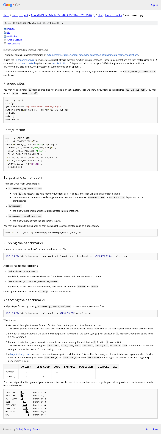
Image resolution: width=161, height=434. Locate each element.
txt (148, 429)
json (155, 429)
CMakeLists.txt (14, 39)
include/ (11, 28)
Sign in (154, 4)
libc (100, 15)
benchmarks (113, 15)
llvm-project (20, 15)
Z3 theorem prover (24, 59)
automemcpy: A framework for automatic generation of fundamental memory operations (92, 54)
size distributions (59, 63)
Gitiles (19, 429)
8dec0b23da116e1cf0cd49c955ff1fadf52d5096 (61, 15)
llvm (6, 15)
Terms (36, 429)
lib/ (8, 32)
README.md (13, 43)
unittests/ (12, 36)
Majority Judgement (20, 354)
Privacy (27, 429)
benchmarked (28, 63)
